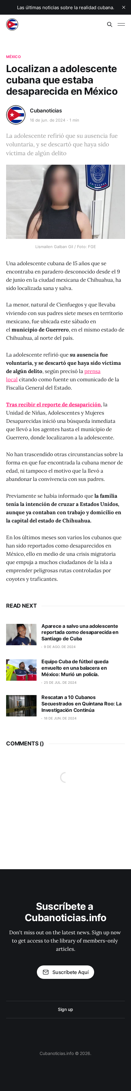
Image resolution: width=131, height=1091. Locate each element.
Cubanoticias (46, 111)
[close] (124, 7)
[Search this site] (109, 24)
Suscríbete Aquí (70, 972)
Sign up (65, 1009)
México (13, 56)
